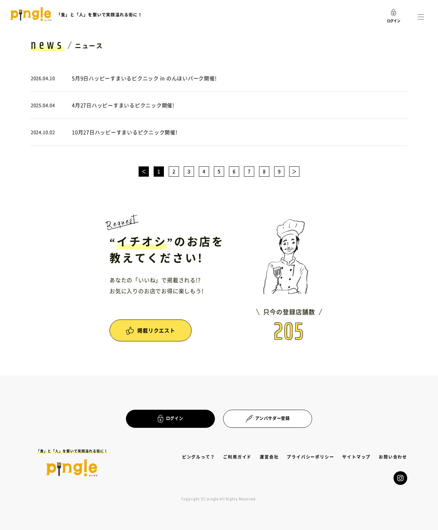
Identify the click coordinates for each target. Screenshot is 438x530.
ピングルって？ (198, 457)
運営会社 (269, 457)
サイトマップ (356, 457)
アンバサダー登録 (272, 418)
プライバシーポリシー (310, 457)
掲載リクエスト (156, 330)
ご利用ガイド (237, 457)
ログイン (174, 418)
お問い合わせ (393, 457)
